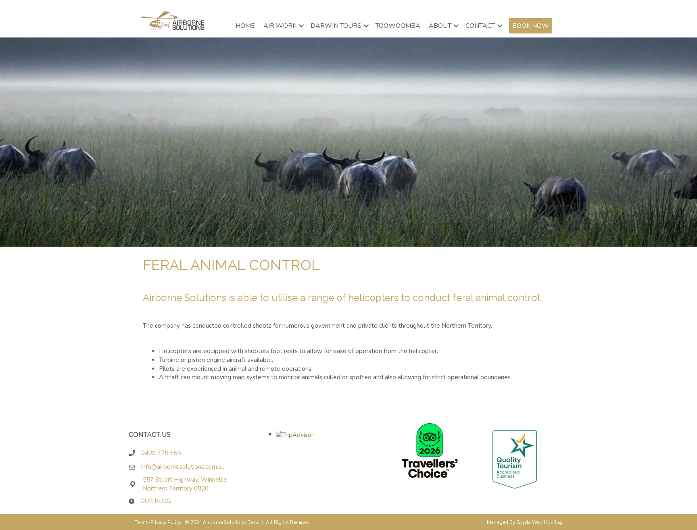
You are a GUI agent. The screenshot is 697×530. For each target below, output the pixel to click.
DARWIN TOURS (336, 25)
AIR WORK (279, 25)
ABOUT (440, 25)
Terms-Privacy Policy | (160, 522)
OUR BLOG (155, 501)
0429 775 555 (161, 453)
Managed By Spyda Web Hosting (524, 522)
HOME (245, 25)
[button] (301, 26)
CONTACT (480, 25)
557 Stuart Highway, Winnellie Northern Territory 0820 (185, 484)
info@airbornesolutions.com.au (185, 467)
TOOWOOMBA (398, 25)
